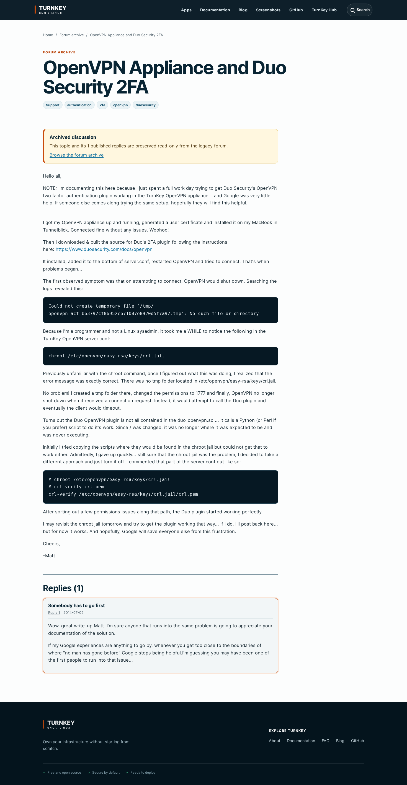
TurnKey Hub (324, 9)
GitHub (296, 9)
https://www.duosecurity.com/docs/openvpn (104, 249)
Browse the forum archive (77, 155)
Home (48, 35)
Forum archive (72, 35)
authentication (79, 105)
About (274, 740)
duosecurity (146, 105)
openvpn (120, 105)
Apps (186, 9)
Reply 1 (54, 612)
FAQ (325, 740)
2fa (102, 105)
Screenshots (268, 9)
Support (53, 105)
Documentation (215, 9)
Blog (243, 9)
